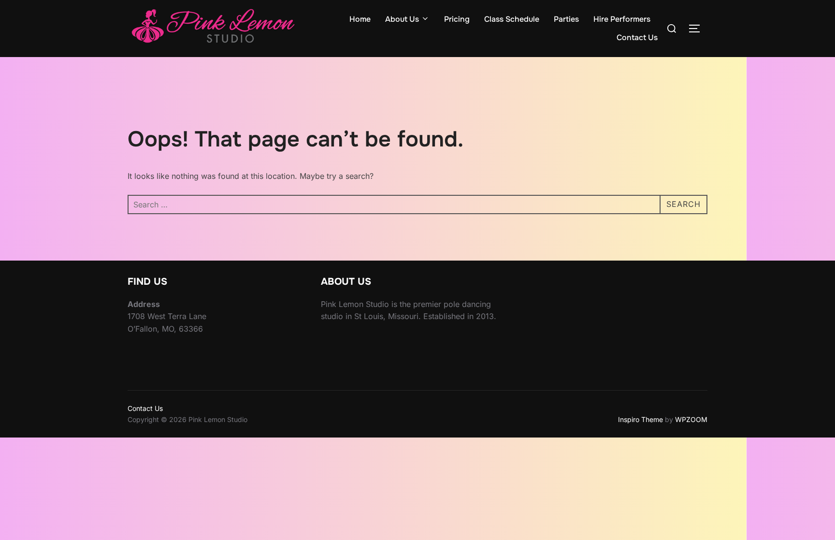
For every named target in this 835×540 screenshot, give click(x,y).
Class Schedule (511, 19)
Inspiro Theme (640, 419)
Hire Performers (621, 19)
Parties (566, 19)
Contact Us (637, 37)
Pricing (457, 19)
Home (360, 19)
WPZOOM (691, 419)
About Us (402, 19)
